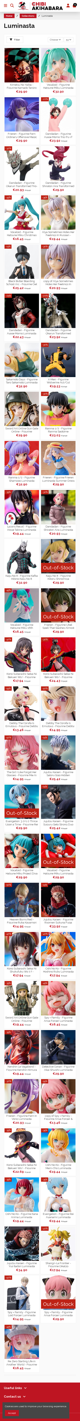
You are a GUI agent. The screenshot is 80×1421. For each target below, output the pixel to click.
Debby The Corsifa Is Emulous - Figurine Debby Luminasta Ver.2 (58, 724)
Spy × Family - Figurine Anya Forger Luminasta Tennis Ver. (58, 1313)
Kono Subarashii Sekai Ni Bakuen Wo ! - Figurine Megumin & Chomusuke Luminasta (58, 675)
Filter (17, 39)
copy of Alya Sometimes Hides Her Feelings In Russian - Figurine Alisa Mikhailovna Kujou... (58, 282)
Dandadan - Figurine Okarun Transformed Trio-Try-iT (21, 184)
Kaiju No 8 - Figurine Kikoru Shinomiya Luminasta (58, 577)
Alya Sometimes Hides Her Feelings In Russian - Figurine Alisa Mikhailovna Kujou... (58, 233)
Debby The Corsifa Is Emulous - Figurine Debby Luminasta (22, 724)
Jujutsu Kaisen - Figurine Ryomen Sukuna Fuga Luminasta (58, 921)
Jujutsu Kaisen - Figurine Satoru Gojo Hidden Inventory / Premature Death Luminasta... (58, 773)
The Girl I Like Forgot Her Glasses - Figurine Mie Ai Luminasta (22, 773)
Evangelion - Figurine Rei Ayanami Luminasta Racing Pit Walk (58, 1215)
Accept (12, 1413)
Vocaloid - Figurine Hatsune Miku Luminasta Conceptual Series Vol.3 (58, 86)
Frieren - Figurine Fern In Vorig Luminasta (21, 1117)
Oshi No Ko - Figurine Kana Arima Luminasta (22, 1215)
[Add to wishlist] (36, 54)
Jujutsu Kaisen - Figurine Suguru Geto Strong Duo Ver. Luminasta (58, 822)
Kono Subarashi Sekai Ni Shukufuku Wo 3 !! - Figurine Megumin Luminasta (22, 970)
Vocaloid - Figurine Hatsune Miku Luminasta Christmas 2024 (58, 871)
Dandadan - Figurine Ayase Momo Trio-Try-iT (58, 135)
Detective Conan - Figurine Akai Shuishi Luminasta (58, 1068)
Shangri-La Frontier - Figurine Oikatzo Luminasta (58, 1264)
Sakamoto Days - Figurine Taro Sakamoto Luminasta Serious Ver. (22, 381)
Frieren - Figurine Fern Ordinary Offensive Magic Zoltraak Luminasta (21, 135)
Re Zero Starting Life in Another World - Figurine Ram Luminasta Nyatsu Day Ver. (21, 1362)
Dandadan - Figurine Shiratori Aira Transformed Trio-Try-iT (58, 184)
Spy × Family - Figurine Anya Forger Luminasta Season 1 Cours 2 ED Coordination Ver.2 (58, 1019)
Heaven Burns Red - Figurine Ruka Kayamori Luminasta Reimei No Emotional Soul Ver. (22, 921)
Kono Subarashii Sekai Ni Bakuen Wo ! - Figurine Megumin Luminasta (22, 1166)
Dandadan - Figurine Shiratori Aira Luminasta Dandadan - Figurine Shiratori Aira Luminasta (58, 528)
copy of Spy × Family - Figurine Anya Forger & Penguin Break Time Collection (58, 1117)
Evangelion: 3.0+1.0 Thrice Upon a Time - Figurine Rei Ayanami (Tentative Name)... (21, 822)
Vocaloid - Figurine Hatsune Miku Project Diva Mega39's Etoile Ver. (22, 871)
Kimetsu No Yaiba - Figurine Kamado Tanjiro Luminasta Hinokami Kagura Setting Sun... (22, 86)
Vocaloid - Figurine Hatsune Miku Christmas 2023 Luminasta (22, 233)
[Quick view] (36, 67)
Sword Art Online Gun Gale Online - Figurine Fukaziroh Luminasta (21, 1019)
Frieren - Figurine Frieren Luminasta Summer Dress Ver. (58, 479)
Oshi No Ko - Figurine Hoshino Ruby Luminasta (58, 970)
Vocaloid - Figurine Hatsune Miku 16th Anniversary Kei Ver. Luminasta (22, 626)
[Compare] (36, 60)
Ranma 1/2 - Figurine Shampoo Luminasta (21, 479)
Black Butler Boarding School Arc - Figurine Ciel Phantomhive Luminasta (21, 282)
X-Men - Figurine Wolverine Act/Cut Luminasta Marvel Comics (58, 381)
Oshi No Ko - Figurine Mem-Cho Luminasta (58, 1166)
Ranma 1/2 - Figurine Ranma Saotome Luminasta (58, 430)
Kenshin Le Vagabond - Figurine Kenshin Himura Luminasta (21, 1068)
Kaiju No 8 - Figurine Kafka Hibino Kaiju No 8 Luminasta (22, 577)
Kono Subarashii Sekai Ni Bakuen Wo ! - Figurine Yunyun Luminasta (22, 675)
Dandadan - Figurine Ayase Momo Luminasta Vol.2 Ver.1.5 (21, 331)
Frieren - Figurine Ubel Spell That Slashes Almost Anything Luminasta (58, 626)
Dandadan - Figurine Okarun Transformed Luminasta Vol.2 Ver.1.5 (58, 331)
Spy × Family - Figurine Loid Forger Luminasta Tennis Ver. (22, 1313)
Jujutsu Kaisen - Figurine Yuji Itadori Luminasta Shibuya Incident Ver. (22, 1264)
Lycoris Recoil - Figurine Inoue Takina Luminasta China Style (21, 528)
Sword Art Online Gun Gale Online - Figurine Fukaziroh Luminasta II (21, 430)
